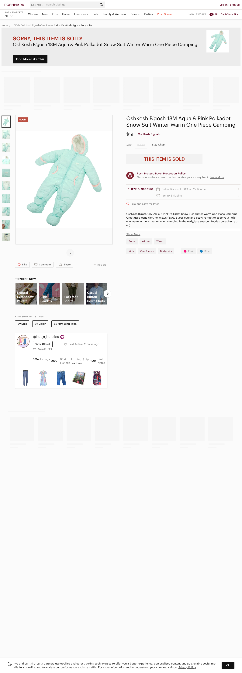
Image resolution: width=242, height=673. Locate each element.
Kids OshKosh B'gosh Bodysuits (74, 25)
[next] (70, 253)
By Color (40, 323)
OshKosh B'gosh (149, 134)
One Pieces (147, 251)
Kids (55, 14)
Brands (135, 14)
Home (66, 14)
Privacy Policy (187, 667)
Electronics (81, 14)
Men (44, 14)
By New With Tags (65, 323)
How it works (197, 14)
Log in (224, 4)
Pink (190, 251)
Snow (132, 241)
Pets (95, 14)
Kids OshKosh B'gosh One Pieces (34, 25)
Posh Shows (164, 14)
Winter (146, 241)
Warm (160, 241)
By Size (22, 323)
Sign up (235, 4)
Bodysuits (166, 251)
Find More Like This (30, 59)
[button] (38, 5)
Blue (207, 251)
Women (33, 14)
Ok (228, 665)
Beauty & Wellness (114, 14)
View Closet (42, 344)
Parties (148, 14)
